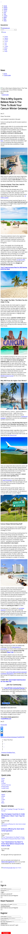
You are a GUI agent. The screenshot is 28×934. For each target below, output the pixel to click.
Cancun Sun (13, 435)
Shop (5, 20)
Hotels (5, 9)
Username (3, 889)
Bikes (5, 17)
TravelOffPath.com (6, 718)
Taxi (5, 14)
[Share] (14, 735)
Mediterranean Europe (7, 376)
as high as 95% (21, 260)
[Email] (14, 732)
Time (18, 737)
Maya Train (10, 652)
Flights (5, 7)
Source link (4, 725)
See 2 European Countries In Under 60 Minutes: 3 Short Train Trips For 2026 (13, 816)
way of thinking (7, 480)
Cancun (6, 737)
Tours (5, 11)
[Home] (3, 32)
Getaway (14, 737)
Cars (5, 12)
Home (5, 6)
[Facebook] (14, 728)
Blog (5, 19)
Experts (10, 737)
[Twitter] (14, 730)
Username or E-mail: (6, 904)
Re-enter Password (6, 921)
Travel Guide (7, 75)
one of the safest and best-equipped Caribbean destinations (14, 672)
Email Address (4, 918)
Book (2, 737)
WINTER (22, 737)
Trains (5, 16)
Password (3, 890)
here (2, 141)
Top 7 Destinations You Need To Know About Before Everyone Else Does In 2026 (12, 843)
